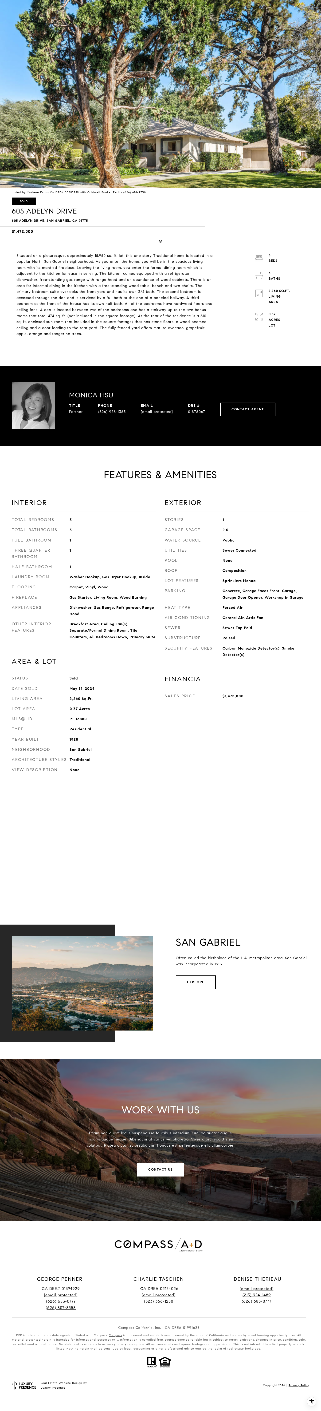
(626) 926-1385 (112, 411)
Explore (195, 982)
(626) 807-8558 (61, 1307)
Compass (115, 1335)
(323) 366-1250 (158, 1301)
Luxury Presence (53, 1387)
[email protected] (257, 1288)
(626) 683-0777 (61, 1301)
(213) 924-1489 (257, 1295)
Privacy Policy (299, 1385)
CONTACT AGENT (247, 409)
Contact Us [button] (160, 1170)
